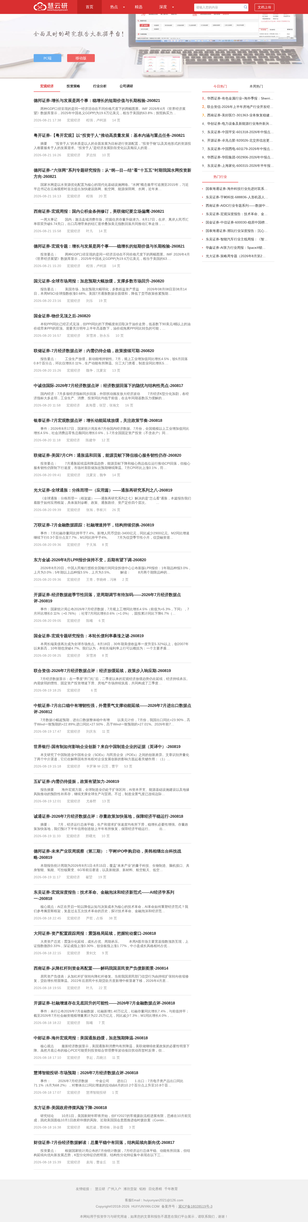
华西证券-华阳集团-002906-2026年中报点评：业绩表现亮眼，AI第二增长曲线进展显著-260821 (240, 157)
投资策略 (73, 86)
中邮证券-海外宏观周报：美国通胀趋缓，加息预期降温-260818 (91, 1038)
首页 (89, 7)
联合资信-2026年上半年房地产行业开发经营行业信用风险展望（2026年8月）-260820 (240, 107)
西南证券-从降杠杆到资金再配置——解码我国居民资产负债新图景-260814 (101, 968)
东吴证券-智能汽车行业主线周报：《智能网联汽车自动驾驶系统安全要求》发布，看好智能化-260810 (237, 239)
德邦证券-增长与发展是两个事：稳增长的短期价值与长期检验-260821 (97, 100)
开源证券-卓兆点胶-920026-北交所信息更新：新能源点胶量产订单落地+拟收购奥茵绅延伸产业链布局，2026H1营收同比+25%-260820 (240, 140)
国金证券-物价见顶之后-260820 (62, 316)
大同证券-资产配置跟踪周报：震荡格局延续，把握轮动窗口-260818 (95, 933)
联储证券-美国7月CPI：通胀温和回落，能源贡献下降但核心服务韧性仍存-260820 (107, 455)
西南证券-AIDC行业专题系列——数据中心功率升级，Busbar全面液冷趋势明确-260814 (237, 205)
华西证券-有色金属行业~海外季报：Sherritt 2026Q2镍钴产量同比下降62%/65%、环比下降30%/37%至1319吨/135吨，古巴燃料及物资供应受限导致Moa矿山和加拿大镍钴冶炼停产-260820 (240, 98)
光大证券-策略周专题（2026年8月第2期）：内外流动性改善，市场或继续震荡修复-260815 (237, 256)
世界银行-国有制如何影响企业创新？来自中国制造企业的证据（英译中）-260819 (107, 746)
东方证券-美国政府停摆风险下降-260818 (70, 1107)
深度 (163, 7)
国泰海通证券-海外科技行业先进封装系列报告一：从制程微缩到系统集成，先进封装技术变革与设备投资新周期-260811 (237, 189)
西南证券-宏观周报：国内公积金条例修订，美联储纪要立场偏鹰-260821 (99, 211)
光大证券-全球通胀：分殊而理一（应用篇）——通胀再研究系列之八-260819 (103, 490)
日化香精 (155, 1189)
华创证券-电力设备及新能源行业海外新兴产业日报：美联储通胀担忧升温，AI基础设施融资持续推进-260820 (240, 123)
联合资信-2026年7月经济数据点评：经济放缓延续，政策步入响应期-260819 (102, 670)
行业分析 (100, 86)
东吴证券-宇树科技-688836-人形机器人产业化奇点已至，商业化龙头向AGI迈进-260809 (237, 197)
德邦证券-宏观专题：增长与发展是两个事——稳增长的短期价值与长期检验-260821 (109, 246)
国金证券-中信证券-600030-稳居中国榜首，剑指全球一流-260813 (237, 222)
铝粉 (142, 1189)
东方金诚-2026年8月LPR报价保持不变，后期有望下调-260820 (90, 560)
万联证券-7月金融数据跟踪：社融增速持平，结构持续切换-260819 (94, 525)
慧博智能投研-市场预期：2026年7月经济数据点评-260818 (86, 1073)
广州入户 (114, 1189)
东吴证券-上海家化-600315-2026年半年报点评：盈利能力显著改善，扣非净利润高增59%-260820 (240, 166)
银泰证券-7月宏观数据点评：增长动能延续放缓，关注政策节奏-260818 (98, 420)
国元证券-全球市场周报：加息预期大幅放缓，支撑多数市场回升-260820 (99, 281)
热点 (114, 7)
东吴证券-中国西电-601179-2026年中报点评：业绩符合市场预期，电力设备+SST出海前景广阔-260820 (240, 149)
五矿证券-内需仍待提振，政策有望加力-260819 (76, 781)
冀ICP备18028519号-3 (195, 1206)
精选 (138, 7)
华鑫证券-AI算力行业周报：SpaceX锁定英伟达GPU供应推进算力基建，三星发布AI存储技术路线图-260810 (237, 247)
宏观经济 (47, 86)
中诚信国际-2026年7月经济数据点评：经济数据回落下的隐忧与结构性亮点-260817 (108, 385)
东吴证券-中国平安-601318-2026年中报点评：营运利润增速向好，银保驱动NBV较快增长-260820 (240, 132)
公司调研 (126, 86)
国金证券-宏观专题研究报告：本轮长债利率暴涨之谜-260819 (89, 636)
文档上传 (264, 7)
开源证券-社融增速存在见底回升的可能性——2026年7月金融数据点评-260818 (104, 1003)
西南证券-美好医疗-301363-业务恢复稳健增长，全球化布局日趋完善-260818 (240, 115)
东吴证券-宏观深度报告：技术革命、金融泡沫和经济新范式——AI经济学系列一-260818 (237, 214)
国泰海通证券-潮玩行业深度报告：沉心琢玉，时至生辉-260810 (237, 231)
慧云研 (100, 1189)
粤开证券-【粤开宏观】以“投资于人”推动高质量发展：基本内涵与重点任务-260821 (109, 135)
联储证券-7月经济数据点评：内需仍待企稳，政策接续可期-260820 (94, 351)
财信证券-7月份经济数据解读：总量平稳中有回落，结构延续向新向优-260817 (104, 1142)
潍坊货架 (130, 1189)
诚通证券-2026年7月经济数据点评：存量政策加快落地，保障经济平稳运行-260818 (108, 816)
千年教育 (171, 1189)
